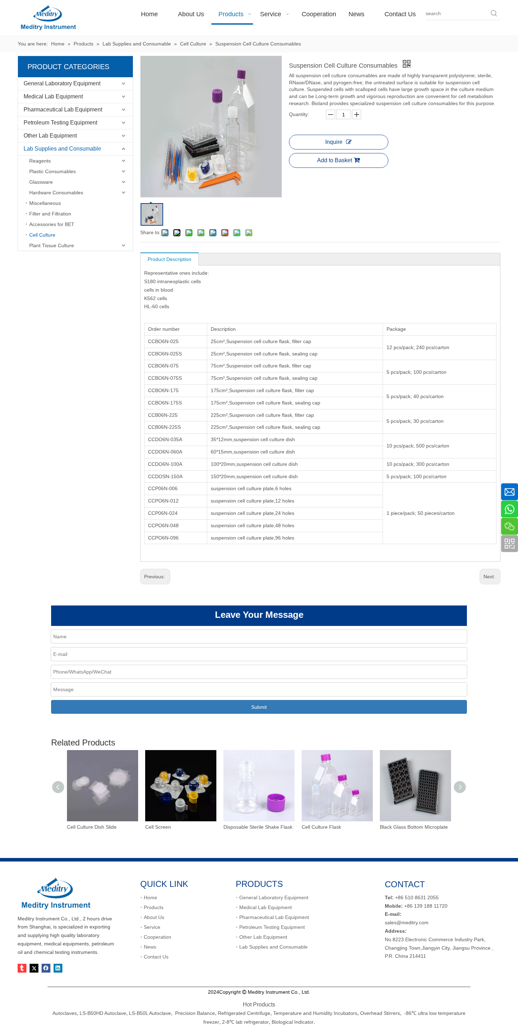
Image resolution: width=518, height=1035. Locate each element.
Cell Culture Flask (321, 827)
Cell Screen (158, 827)
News (150, 947)
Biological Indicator (293, 1022)
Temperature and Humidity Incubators (315, 1013)
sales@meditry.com (406, 922)
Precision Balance (195, 1013)
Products (154, 907)
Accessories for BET (51, 224)
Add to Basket (334, 160)
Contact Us (156, 957)
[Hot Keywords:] (494, 13)
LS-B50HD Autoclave (103, 1013)
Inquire (334, 142)
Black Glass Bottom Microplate (414, 827)
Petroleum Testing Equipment (60, 123)
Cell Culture (42, 235)
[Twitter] (34, 968)
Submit (259, 707)
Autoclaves (65, 1013)
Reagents (40, 161)
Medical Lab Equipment (53, 96)
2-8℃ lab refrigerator (245, 1022)
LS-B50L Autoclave (150, 1013)
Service (152, 927)
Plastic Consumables (52, 171)
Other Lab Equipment (50, 136)
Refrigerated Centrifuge (244, 1013)
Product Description (169, 259)
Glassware (41, 182)
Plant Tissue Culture (51, 245)
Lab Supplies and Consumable (62, 149)
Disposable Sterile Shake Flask (257, 827)
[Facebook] (46, 968)
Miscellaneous (45, 203)
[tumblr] (22, 968)
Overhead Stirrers (380, 1013)
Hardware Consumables (56, 192)
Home (150, 897)
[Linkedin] (58, 968)
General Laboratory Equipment (62, 83)
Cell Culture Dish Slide (92, 827)
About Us (154, 917)
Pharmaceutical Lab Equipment (63, 109)
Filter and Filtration (50, 214)
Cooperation (157, 937)
